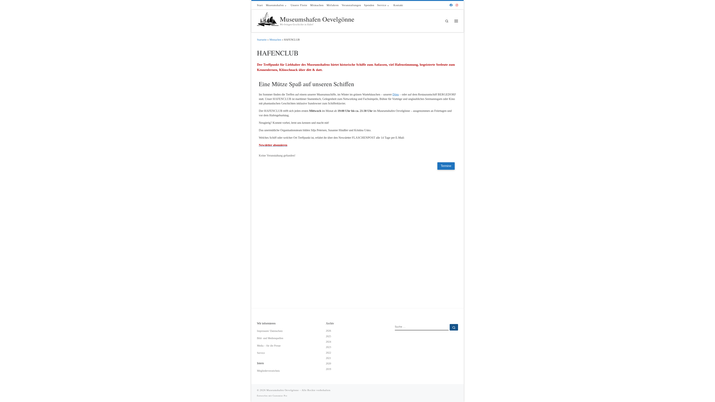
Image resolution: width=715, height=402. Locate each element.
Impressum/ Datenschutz (270, 331)
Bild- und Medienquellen (270, 338)
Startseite (262, 39)
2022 (328, 352)
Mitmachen (275, 39)
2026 (328, 330)
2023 (328, 347)
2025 (328, 336)
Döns (396, 94)
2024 (328, 341)
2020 (328, 363)
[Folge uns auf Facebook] (451, 5)
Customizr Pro (280, 396)
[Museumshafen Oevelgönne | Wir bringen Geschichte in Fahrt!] (268, 19)
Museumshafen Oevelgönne (282, 390)
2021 (328, 358)
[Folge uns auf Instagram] (457, 5)
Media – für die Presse (269, 345)
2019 (328, 369)
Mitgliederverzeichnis (268, 370)
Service (261, 353)
